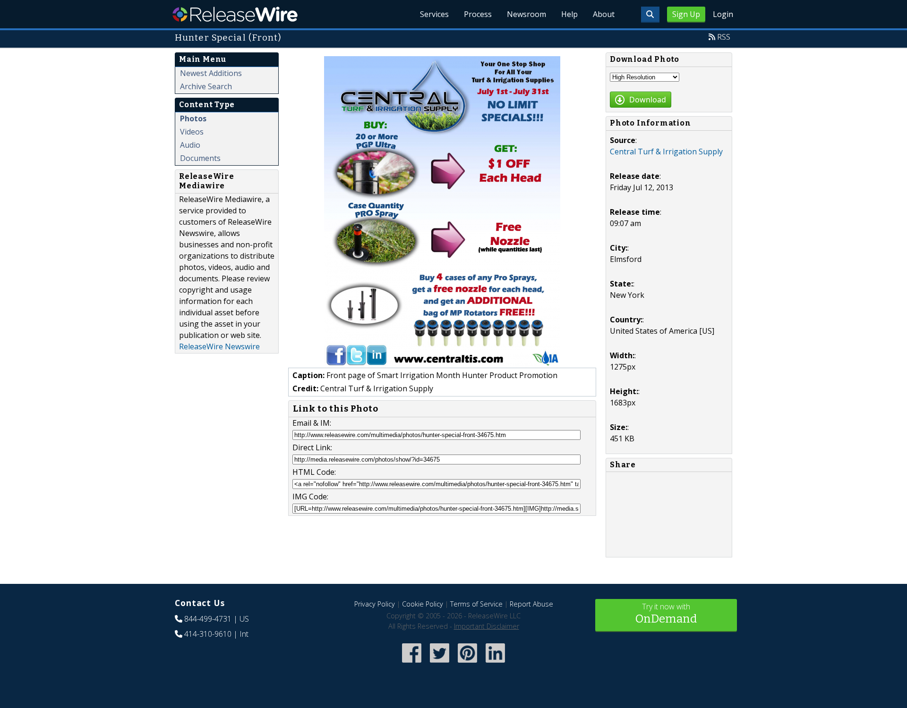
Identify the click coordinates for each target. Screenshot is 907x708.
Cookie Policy (422, 603)
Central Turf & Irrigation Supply (666, 151)
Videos (192, 131)
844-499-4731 (207, 619)
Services (434, 14)
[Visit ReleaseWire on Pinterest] (467, 663)
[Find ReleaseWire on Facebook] (412, 663)
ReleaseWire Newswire (219, 346)
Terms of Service (476, 603)
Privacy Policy (374, 603)
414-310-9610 (207, 634)
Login (723, 14)
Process (478, 14)
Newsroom (526, 14)
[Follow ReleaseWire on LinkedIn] (495, 663)
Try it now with (666, 613)
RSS (723, 37)
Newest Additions (211, 73)
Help (569, 14)
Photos (193, 118)
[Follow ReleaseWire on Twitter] (440, 663)
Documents (200, 158)
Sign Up (686, 14)
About (604, 14)
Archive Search (206, 86)
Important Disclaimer (486, 626)
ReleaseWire (235, 14)
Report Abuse (531, 603)
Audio (190, 145)
